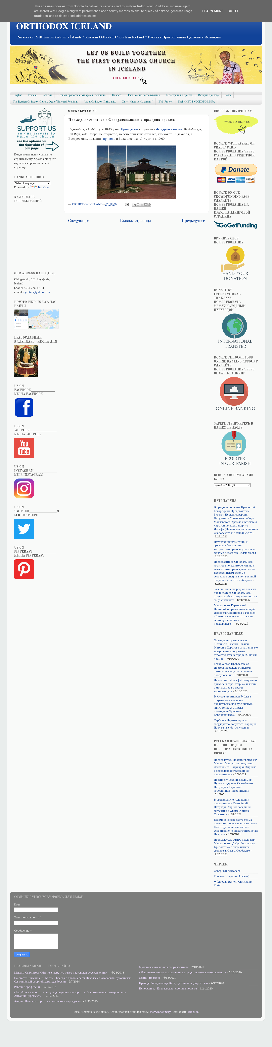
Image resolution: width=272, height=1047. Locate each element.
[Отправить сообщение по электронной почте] (126, 204)
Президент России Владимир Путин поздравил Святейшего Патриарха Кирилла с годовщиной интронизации (233, 784)
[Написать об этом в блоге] (138, 205)
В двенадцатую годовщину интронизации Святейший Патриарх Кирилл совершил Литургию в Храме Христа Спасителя (232, 806)
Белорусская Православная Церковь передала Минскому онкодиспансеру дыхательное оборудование (233, 669)
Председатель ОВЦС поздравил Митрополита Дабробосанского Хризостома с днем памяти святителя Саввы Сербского (234, 844)
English (18, 95)
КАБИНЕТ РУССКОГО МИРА (196, 101)
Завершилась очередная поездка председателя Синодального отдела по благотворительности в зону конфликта (235, 594)
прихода (109, 138)
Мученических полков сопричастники (163, 967)
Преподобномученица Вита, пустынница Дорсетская (173, 983)
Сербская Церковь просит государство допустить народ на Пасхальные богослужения (235, 723)
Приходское (129, 129)
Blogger (193, 1012)
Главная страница (135, 220)
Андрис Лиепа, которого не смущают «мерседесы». (48, 1001)
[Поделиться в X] (142, 205)
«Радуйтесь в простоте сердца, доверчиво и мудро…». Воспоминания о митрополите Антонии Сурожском (70, 994)
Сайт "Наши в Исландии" (137, 101)
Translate (43, 187)
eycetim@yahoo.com (36, 292)
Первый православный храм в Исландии (82, 95)
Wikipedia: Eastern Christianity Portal (233, 883)
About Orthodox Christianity (100, 101)
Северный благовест (227, 871)
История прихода (208, 95)
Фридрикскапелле (169, 129)
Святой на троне (149, 978)
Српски (47, 95)
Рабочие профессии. (27, 987)
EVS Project (165, 101)
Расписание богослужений (144, 95)
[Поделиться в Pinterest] (149, 205)
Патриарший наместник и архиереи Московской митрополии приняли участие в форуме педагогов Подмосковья (235, 547)
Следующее (78, 220)
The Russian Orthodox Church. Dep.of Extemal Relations (45, 101)
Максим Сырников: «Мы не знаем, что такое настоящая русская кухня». (61, 972)
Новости (117, 95)
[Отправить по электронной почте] (134, 205)
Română (32, 95)
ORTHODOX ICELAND (64, 25)
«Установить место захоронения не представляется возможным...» (182, 972)
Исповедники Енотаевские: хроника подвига (168, 988)
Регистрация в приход (179, 95)
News (227, 95)
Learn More (212, 11)
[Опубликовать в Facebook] (146, 205)
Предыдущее (193, 220)
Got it (233, 11)
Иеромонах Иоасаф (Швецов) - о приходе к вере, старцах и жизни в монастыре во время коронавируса (235, 685)
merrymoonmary (160, 1012)
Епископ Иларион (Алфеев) (231, 876)
